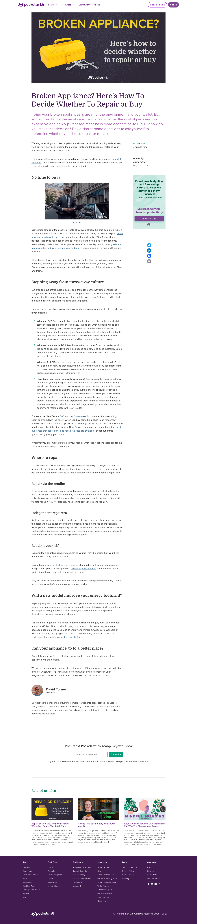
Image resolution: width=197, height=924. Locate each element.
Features (52, 4)
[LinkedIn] (149, 250)
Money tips (139, 143)
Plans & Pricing (157, 4)
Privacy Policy (128, 871)
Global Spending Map (107, 878)
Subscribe (116, 754)
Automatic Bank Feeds (82, 867)
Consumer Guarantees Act (76, 416)
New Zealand (53, 882)
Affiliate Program (104, 890)
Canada (51, 878)
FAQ (25, 878)
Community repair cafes (83, 568)
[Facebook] (149, 256)
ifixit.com (60, 564)
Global (50, 867)
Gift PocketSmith (104, 893)
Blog (99, 871)
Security (125, 878)
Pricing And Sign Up (31, 890)
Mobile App (28, 882)
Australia (51, 871)
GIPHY (78, 222)
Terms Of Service (129, 867)
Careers (150, 871)
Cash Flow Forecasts (82, 878)
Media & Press (153, 878)
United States (54, 886)
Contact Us (152, 875)
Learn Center (103, 867)
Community (84, 4)
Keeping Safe (103, 897)
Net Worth (77, 886)
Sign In (26, 893)
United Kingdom (55, 875)
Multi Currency (79, 875)
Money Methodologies (107, 882)
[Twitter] (149, 245)
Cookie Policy (128, 875)
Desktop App (29, 886)
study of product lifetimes (70, 637)
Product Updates (30, 875)
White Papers (103, 886)
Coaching (101, 901)
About (97, 4)
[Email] (149, 261)
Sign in (173, 4)
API (24, 897)
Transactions (78, 882)
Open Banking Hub (105, 875)
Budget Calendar (80, 871)
